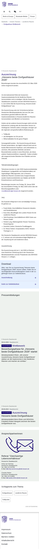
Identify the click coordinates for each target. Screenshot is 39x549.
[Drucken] (17, 90)
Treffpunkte (5, 499)
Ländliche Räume (21, 493)
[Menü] (4, 11)
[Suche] (9, 11)
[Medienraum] (15, 11)
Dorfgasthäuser (7, 493)
